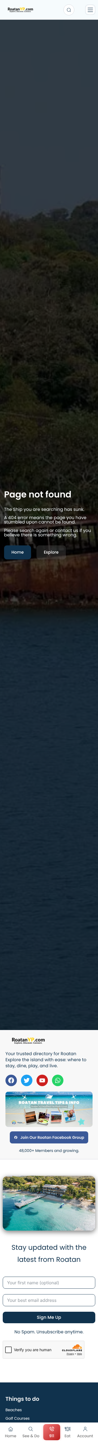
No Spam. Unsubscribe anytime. (49, 1332)
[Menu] (90, 10)
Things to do (22, 1399)
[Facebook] (11, 1080)
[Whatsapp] (57, 1080)
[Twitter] (26, 1080)
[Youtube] (42, 1080)
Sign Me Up (49, 1317)
